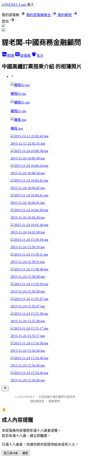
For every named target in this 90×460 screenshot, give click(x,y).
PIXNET (29, 396)
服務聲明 (54, 401)
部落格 (25, 55)
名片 (40, 55)
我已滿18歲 (10, 453)
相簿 (11, 55)
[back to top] (5, 388)
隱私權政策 (37, 401)
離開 (25, 453)
